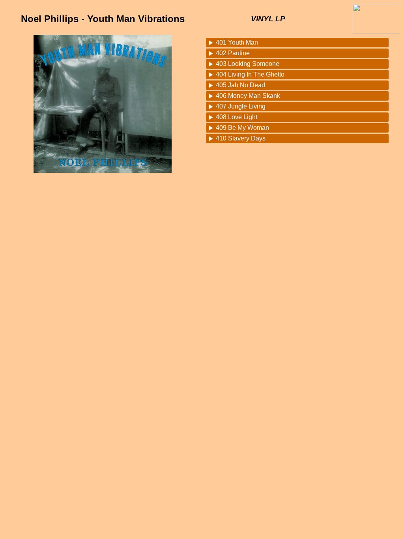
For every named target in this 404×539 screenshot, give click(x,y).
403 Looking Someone (247, 63)
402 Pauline (233, 53)
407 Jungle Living (241, 106)
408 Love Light (236, 117)
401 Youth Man (237, 42)
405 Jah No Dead (240, 85)
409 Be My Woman (242, 127)
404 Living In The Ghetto (250, 74)
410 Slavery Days (241, 138)
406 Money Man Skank (248, 95)
